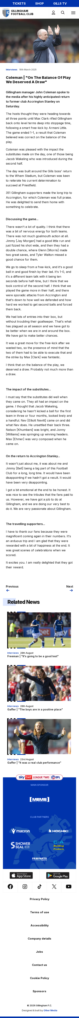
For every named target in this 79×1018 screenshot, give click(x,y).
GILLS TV (60, 3)
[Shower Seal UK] (20, 845)
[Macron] (20, 831)
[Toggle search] (62, 12)
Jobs (39, 951)
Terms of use (39, 912)
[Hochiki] (58, 831)
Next (69, 586)
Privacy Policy (39, 899)
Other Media (50, 1010)
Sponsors (39, 991)
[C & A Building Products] (58, 845)
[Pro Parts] (39, 859)
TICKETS (19, 3)
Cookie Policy (39, 978)
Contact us (39, 965)
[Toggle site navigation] (73, 12)
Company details (39, 938)
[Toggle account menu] (53, 12)
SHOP (39, 3)
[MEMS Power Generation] (39, 799)
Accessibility (39, 925)
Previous (12, 586)
